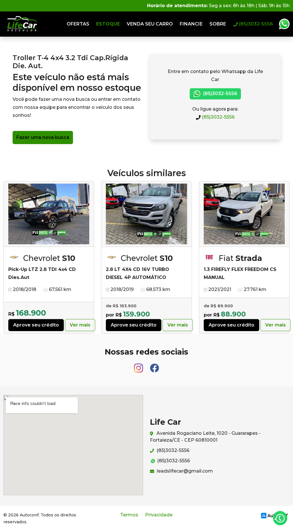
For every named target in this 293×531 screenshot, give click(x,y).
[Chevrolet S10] (49, 214)
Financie (191, 24)
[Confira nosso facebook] (154, 365)
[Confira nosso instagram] (139, 365)
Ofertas (78, 24)
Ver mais (80, 325)
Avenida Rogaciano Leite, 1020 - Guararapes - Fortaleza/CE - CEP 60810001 (205, 436)
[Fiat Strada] (244, 214)
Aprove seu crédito (36, 325)
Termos (129, 515)
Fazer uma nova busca (42, 137)
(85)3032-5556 (218, 117)
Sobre (217, 24)
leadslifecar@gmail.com (184, 471)
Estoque (108, 24)
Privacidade (159, 515)
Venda (150, 24)
